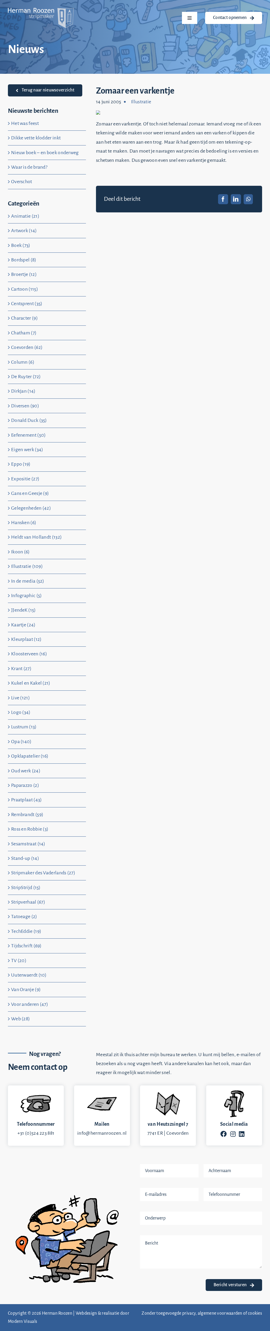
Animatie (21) (25, 216)
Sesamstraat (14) (28, 843)
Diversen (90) (25, 405)
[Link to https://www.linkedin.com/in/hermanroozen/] (241, 1134)
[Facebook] (223, 199)
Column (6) (22, 362)
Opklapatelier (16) (29, 756)
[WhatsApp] (248, 199)
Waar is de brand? (29, 167)
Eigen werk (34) (27, 449)
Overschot (21, 181)
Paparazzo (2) (25, 785)
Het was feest (25, 123)
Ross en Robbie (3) (29, 829)
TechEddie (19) (26, 931)
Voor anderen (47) (29, 1004)
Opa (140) (21, 741)
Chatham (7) (23, 332)
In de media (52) (27, 581)
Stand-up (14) (25, 858)
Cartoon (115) (24, 289)
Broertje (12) (24, 274)
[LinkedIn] (235, 199)
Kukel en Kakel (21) (30, 683)
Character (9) (24, 318)
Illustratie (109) (27, 566)
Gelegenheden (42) (31, 508)
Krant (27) (21, 668)
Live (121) (20, 697)
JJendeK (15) (23, 610)
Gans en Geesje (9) (30, 493)
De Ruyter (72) (26, 376)
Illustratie (141, 101)
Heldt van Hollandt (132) (36, 537)
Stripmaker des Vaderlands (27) (43, 872)
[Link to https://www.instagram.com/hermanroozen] (233, 1134)
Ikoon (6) (20, 551)
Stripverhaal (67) (28, 902)
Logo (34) (21, 712)
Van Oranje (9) (26, 989)
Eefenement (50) (28, 435)
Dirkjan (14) (23, 391)
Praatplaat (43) (26, 799)
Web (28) (20, 1018)
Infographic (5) (26, 595)
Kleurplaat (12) (26, 639)
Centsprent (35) (26, 303)
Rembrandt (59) (27, 814)
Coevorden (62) (26, 347)
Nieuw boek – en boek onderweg (45, 152)
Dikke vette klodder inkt (36, 137)
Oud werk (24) (25, 770)
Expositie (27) (25, 478)
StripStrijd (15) (26, 887)
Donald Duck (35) (29, 420)
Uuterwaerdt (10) (29, 975)
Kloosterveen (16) (29, 653)
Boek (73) (20, 245)
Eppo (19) (21, 464)
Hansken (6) (23, 522)
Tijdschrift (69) (26, 945)
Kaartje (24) (23, 624)
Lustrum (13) (24, 726)
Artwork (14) (24, 230)
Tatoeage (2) (24, 916)
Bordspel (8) (23, 259)
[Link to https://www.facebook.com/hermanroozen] (223, 1134)
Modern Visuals (22, 1321)
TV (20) (18, 960)
